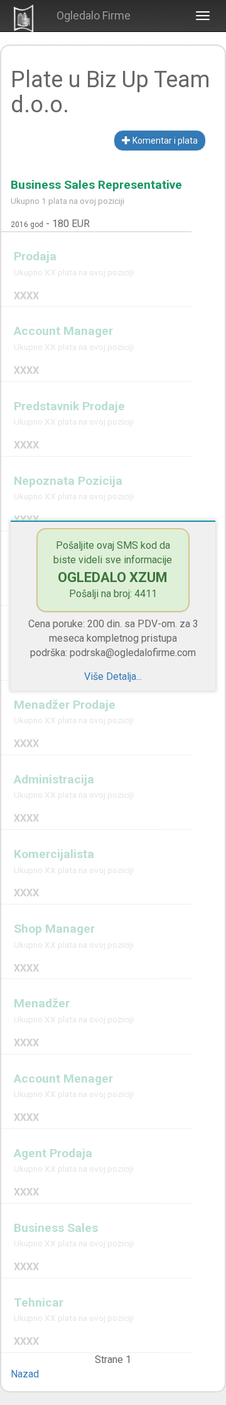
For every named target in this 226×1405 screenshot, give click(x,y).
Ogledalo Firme (93, 15)
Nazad (25, 1374)
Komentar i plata (164, 140)
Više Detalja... (113, 676)
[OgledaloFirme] (23, 17)
